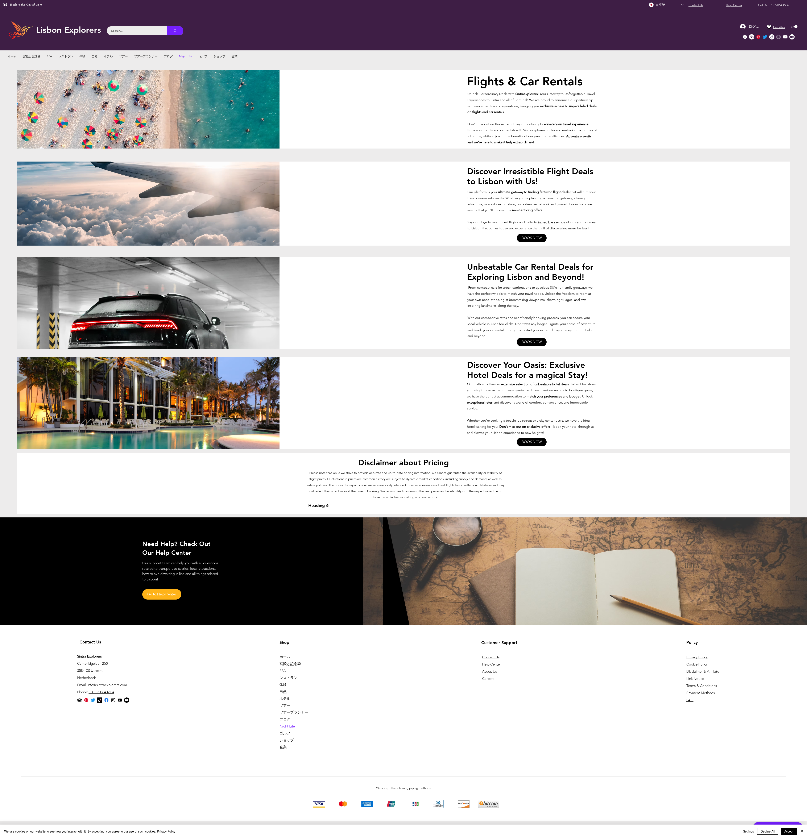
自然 (283, 691)
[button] (794, 26)
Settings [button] (748, 831)
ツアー (285, 705)
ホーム (285, 657)
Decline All (768, 831)
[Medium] (792, 36)
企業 (283, 747)
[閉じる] (801, 831)
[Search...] (175, 30)
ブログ (285, 719)
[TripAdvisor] (751, 36)
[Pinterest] (758, 36)
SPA (283, 671)
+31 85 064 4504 (778, 5)
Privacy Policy (166, 831)
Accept (788, 831)
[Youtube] (785, 36)
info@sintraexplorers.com (107, 685)
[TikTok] (771, 36)
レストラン (288, 678)
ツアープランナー (294, 712)
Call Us (763, 5)
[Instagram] (778, 36)
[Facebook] (745, 36)
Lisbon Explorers (68, 30)
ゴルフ (285, 733)
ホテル (285, 698)
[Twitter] (765, 36)
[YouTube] (120, 700)
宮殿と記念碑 (290, 664)
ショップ (287, 740)
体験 (283, 685)
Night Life (287, 726)
